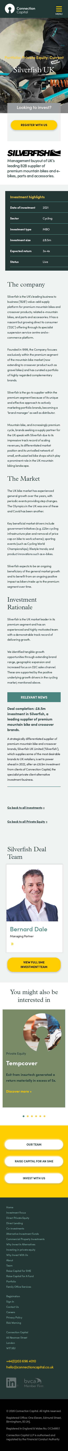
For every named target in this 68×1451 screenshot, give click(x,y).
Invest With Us (34, 1178)
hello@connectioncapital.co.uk (30, 1366)
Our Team (34, 1144)
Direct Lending (14, 1223)
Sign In (10, 1301)
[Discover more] (12, 943)
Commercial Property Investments (25, 1239)
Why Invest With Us (17, 1255)
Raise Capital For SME (18, 1271)
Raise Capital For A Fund (19, 1276)
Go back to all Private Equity (26, 821)
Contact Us (12, 1307)
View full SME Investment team (34, 964)
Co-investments (15, 1228)
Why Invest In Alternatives (20, 1244)
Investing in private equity (20, 1249)
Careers (10, 1312)
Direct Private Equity (17, 1218)
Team (9, 1265)
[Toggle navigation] (59, 9)
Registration (13, 1296)
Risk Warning (13, 1322)
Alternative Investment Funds (22, 1233)
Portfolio (11, 1281)
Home (9, 1207)
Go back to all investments (24, 807)
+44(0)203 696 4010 (21, 1360)
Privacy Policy (14, 1317)
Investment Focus (16, 1212)
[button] (23, 1116)
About (9, 1260)
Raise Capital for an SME (34, 1161)
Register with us (34, 125)
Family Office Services (18, 1286)
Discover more (17, 1091)
